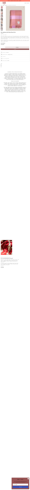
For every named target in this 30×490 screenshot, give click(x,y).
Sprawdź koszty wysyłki (10, 54)
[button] (1, 3)
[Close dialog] (28, 478)
